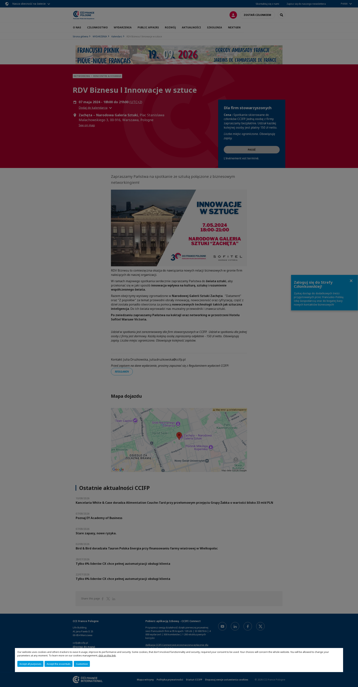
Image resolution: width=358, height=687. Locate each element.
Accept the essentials (58, 664)
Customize (82, 664)
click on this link (107, 655)
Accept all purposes (30, 664)
